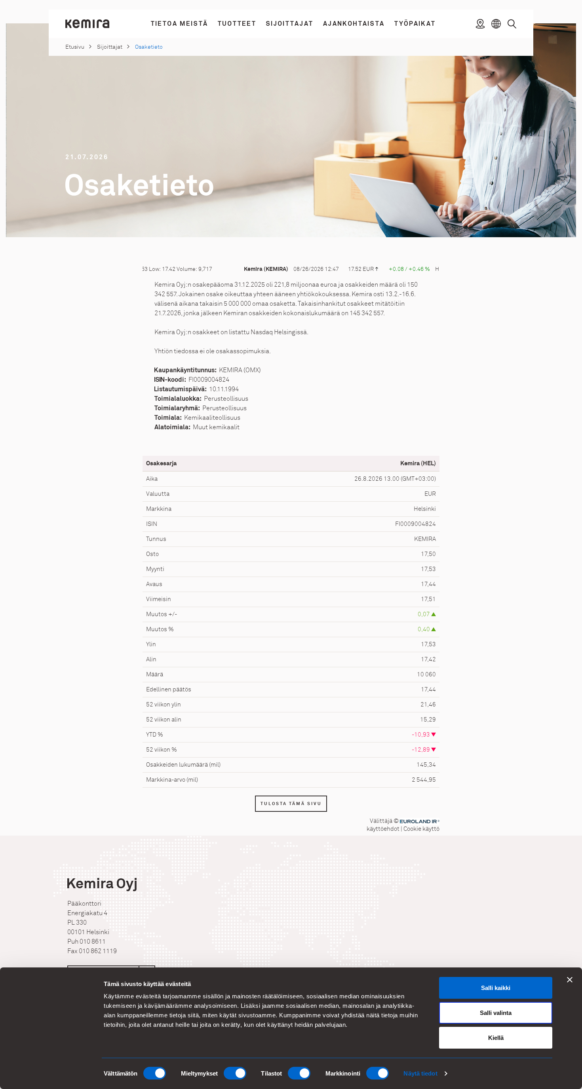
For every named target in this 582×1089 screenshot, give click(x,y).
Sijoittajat (109, 47)
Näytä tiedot (420, 1073)
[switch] (235, 1073)
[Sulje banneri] (569, 979)
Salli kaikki (495, 987)
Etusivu (74, 47)
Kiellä (496, 1037)
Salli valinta (496, 1012)
